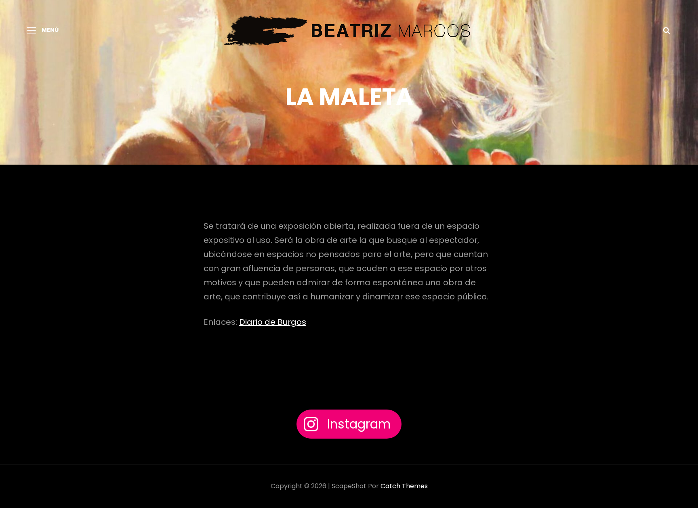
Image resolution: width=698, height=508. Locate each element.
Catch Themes (404, 486)
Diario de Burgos (272, 322)
